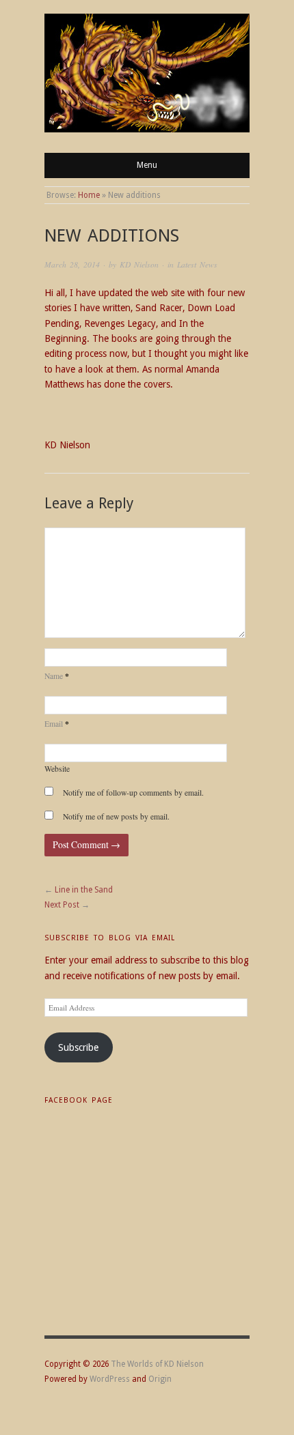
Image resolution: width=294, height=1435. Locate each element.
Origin (160, 1379)
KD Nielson (139, 264)
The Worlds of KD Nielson (157, 1364)
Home (89, 195)
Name (56, 676)
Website (57, 769)
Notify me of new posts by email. (116, 816)
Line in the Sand (84, 890)
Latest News (197, 264)
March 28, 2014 (72, 264)
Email (56, 724)
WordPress (110, 1379)
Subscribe (78, 1047)
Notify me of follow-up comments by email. (133, 792)
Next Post (61, 905)
